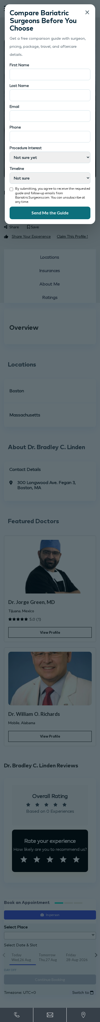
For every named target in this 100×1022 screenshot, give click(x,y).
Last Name (19, 85)
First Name (19, 65)
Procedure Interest (26, 147)
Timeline (17, 168)
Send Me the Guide (50, 212)
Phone (15, 127)
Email (14, 106)
